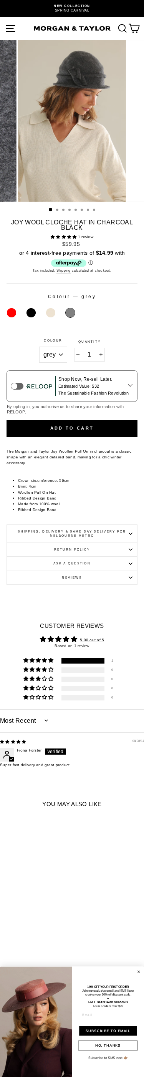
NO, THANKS (108, 1045)
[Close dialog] (139, 972)
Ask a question (72, 563)
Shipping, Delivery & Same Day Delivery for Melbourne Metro (72, 534)
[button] (64, 237)
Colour (53, 340)
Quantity (89, 342)
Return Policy (72, 549)
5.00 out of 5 (92, 640)
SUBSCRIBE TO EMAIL (108, 1031)
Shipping (63, 270)
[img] (13, 742)
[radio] (12, 313)
